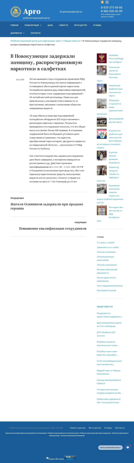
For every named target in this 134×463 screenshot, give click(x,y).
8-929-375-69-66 (111, 7)
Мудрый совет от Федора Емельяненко (108, 372)
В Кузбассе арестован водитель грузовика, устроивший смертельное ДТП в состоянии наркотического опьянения (109, 353)
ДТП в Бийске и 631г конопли (106, 334)
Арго (32, 11)
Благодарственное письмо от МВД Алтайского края (110, 214)
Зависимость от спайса (108, 247)
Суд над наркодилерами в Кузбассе (109, 382)
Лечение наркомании (107, 264)
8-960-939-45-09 (111, 11)
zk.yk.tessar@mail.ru (71, 11)
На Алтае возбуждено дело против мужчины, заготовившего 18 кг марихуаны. (109, 363)
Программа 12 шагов (106, 290)
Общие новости (105, 306)
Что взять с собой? (106, 242)
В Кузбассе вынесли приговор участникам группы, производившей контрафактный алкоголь (109, 343)
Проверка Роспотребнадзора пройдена (116, 58)
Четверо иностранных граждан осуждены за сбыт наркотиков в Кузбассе (109, 391)
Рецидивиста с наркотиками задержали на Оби (109, 315)
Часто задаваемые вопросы (110, 285)
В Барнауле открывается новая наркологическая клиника (110, 107)
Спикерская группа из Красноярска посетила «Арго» (109, 74)
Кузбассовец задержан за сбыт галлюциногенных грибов (109, 401)
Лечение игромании (106, 252)
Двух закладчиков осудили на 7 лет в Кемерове (109, 324)
